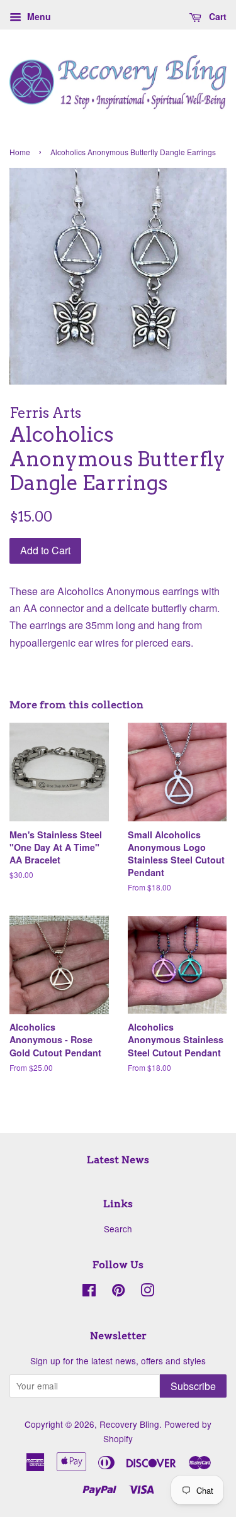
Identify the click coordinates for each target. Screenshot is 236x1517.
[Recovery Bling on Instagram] (147, 1292)
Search (118, 1228)
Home (19, 151)
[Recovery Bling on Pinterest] (118, 1292)
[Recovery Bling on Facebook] (89, 1292)
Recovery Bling (129, 1424)
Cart (216, 16)
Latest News (118, 1160)
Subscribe (193, 1386)
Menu (38, 16)
